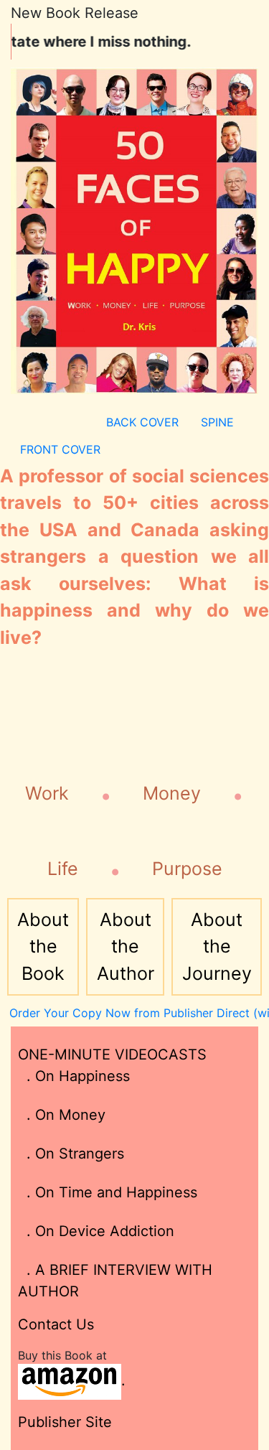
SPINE (217, 422)
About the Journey (217, 946)
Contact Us (56, 1324)
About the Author (125, 946)
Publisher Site (65, 1422)
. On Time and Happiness (107, 1192)
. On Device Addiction (96, 1231)
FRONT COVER (60, 449)
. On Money (61, 1114)
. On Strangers (71, 1153)
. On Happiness (74, 1076)
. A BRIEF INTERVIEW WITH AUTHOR (115, 1280)
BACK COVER (142, 422)
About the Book (43, 946)
